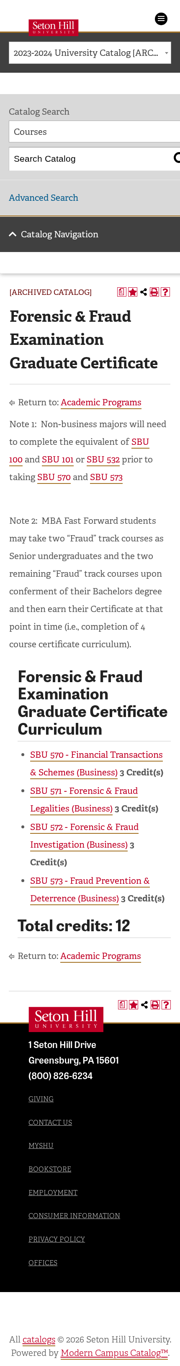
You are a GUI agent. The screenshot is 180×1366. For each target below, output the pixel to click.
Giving (41, 1099)
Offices (42, 1262)
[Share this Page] (143, 292)
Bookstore (49, 1169)
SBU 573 (106, 477)
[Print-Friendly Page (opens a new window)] (154, 292)
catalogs (39, 1339)
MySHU (41, 1145)
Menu (161, 19)
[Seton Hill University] (66, 1019)
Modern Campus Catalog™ (114, 1353)
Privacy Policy (56, 1239)
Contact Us (50, 1122)
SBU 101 (58, 459)
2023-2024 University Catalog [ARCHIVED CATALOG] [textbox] (92, 53)
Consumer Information (74, 1215)
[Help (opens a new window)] (165, 292)
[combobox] (90, 53)
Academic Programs (101, 402)
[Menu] (161, 19)
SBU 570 (54, 477)
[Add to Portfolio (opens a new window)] (132, 292)
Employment (52, 1192)
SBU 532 (103, 459)
